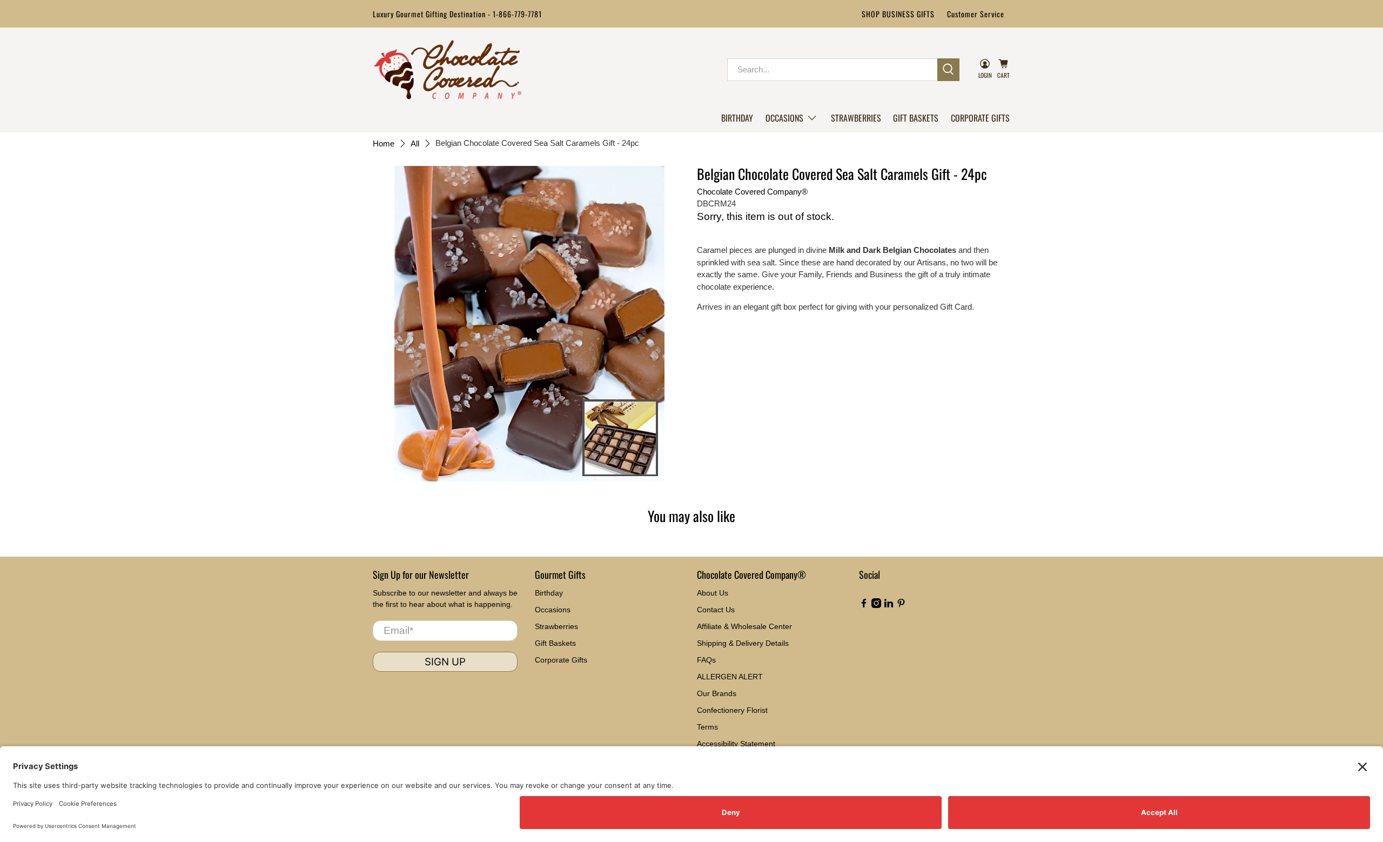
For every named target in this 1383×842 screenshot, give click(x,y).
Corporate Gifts (980, 117)
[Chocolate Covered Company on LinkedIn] (889, 605)
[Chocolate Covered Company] (447, 69)
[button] (791, 117)
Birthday (737, 117)
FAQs (706, 660)
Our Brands (716, 693)
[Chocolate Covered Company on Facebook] (864, 605)
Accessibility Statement (736, 743)
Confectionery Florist (732, 710)
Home (383, 143)
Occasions (784, 117)
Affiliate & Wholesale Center (744, 626)
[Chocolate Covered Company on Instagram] (876, 605)
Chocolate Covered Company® (752, 191)
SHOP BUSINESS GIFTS (898, 13)
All (415, 143)
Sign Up (445, 662)
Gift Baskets (915, 117)
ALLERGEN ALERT (730, 676)
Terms (707, 727)
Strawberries (856, 117)
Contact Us (716, 609)
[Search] (948, 69)
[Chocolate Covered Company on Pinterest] (901, 605)
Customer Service (975, 13)
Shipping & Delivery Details (743, 643)
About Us (712, 593)
